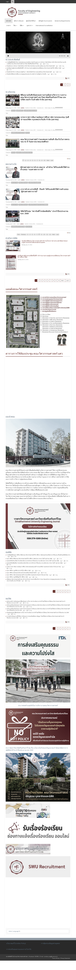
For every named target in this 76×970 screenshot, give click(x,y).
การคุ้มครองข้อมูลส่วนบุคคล (50, 943)
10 (44, 160)
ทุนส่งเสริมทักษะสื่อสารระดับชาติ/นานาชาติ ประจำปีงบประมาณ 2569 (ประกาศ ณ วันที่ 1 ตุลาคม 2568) (33, 560)
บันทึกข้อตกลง (19, 110)
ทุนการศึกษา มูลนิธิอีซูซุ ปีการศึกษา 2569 (17, 577)
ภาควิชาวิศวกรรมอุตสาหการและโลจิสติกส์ (38, 204)
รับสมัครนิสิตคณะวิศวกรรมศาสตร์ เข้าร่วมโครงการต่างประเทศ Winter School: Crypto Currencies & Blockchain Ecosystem (38, 246)
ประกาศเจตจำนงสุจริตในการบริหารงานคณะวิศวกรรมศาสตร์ (38, 705)
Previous (23, 234)
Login (7, 1)
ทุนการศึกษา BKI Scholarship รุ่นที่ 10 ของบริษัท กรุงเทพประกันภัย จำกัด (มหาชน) (27, 575)
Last (52, 160)
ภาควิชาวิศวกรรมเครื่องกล (35, 182)
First (18, 234)
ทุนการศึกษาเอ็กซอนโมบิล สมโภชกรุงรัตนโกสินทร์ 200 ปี (21, 572)
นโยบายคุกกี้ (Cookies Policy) (16, 943)
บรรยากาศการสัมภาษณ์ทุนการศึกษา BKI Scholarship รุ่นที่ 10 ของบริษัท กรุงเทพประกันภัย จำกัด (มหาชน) (34, 566)
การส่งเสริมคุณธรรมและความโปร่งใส (19, 949)
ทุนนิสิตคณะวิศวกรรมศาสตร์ (18, 132)
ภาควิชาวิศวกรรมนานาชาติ (30, 110)
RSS (69, 158)
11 (47, 234)
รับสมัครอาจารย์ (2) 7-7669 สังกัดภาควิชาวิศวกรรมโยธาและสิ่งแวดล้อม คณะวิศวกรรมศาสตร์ (31, 66)
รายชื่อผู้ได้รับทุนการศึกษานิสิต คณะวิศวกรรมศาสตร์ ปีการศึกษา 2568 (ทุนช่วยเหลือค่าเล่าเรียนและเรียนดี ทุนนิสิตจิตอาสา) (38, 555)
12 (50, 234)
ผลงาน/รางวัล (15, 182)
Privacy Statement (65, 958)
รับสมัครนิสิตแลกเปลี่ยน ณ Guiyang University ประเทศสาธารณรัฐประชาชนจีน (26, 74)
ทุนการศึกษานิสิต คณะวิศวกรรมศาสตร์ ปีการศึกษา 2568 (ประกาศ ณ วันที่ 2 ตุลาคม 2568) (29, 558)
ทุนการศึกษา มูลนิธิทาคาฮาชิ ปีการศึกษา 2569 (19, 570)
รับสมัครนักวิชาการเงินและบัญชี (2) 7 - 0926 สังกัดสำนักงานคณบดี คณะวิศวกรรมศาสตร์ (29, 72)
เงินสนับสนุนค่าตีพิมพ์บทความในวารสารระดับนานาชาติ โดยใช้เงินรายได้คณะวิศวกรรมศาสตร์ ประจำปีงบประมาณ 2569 (38, 612)
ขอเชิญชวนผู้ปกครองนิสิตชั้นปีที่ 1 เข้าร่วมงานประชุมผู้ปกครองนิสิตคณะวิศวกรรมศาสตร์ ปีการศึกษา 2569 (34, 68)
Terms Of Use (55, 958)
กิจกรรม (13, 110)
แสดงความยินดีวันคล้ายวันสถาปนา (24, 152)
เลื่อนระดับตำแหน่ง (23, 182)
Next (48, 160)
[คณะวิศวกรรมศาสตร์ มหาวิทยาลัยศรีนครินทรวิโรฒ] (23, 12)
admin (22, 108)
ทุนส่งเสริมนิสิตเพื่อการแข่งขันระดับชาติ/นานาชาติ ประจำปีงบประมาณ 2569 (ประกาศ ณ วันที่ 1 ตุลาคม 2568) (35, 563)
